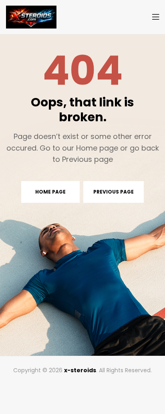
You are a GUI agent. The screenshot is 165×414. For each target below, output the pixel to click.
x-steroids (80, 370)
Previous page (113, 191)
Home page (50, 191)
